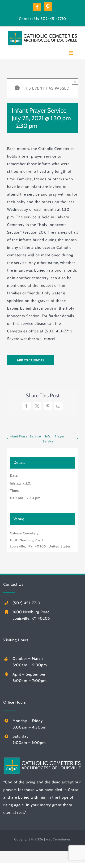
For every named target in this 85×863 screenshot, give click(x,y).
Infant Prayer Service (25, 436)
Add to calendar (31, 360)
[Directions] (48, 6)
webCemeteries (58, 839)
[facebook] (37, 7)
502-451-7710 (53, 18)
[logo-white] (42, 758)
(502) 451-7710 (26, 603)
